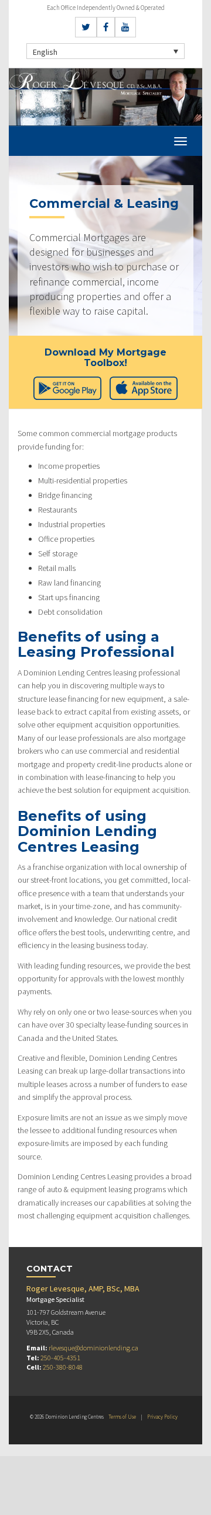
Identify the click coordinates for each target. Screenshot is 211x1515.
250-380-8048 (63, 1367)
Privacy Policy (162, 1416)
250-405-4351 (60, 1357)
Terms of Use (122, 1416)
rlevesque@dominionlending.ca (93, 1347)
